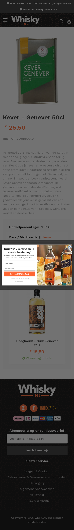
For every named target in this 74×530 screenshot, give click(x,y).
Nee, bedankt (19, 281)
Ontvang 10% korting (19, 274)
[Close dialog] (70, 246)
